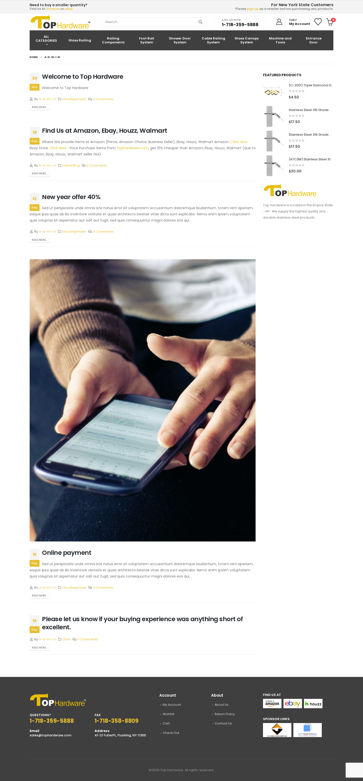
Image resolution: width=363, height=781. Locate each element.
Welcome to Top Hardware (82, 76)
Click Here (238, 141)
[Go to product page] (273, 91)
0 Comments (103, 99)
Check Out (171, 733)
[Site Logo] (60, 22)
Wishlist (168, 714)
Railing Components (113, 40)
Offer (66, 639)
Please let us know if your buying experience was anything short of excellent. (142, 623)
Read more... (39, 107)
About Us (221, 705)
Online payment (66, 552)
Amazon (53, 8)
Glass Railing (79, 40)
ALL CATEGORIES (46, 38)
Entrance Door (314, 40)
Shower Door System (180, 40)
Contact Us (223, 723)
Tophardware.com (132, 148)
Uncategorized (74, 99)
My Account (172, 705)
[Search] (200, 22)
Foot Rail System (146, 40)
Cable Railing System (213, 40)
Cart (166, 723)
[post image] (143, 400)
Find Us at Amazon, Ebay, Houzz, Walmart (104, 130)
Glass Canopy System (247, 40)
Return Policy (225, 714)
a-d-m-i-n (47, 99)
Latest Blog (71, 165)
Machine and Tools (280, 40)
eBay (69, 8)
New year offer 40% (71, 197)
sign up (253, 8)
